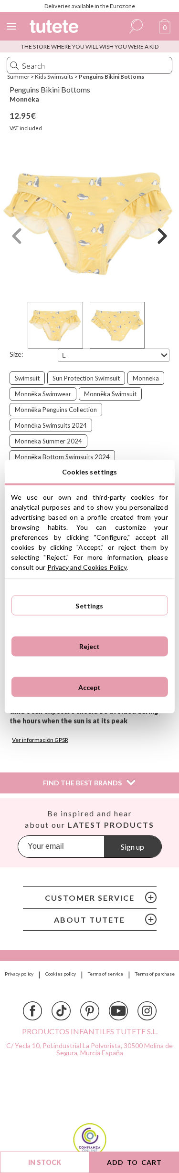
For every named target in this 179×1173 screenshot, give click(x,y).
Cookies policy (60, 974)
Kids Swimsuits (54, 76)
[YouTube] (118, 1010)
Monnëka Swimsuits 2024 (51, 425)
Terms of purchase (155, 974)
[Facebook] (32, 1010)
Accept (89, 687)
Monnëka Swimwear (43, 394)
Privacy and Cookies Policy (87, 567)
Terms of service (105, 974)
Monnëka (24, 99)
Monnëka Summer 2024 (48, 441)
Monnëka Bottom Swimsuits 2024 (62, 457)
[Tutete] (55, 28)
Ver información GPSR (40, 739)
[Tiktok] (61, 1010)
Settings (89, 605)
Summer (18, 76)
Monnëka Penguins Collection (56, 409)
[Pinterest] (89, 1010)
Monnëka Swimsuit (110, 394)
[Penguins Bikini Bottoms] (89, 222)
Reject (89, 646)
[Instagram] (147, 1010)
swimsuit (27, 378)
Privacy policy (19, 974)
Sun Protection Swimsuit (86, 378)
